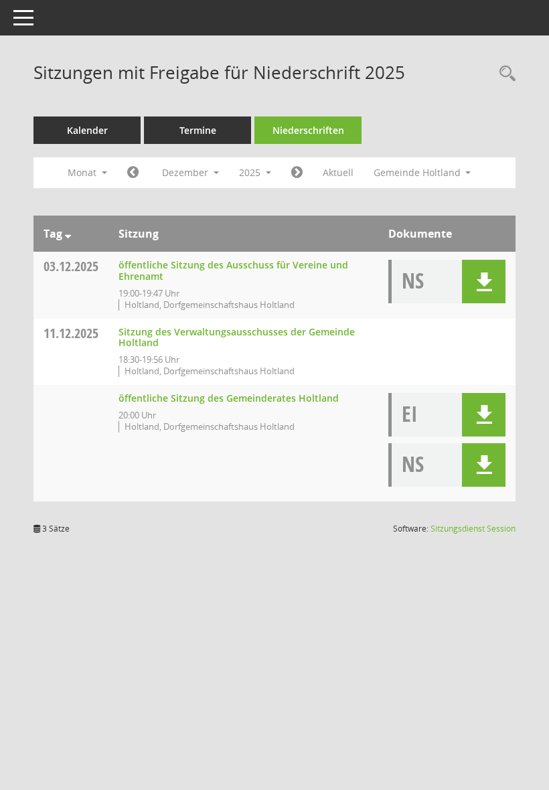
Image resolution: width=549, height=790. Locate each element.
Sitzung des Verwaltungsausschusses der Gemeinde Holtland (237, 337)
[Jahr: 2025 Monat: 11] (133, 173)
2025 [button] (251, 172)
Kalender (87, 130)
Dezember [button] (186, 172)
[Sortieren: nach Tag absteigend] (68, 233)
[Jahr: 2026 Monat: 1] (297, 173)
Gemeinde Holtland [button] (418, 172)
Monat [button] (83, 172)
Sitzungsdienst (473, 528)
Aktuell (338, 172)
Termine (197, 130)
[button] (483, 281)
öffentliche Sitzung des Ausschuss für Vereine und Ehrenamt (233, 270)
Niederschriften (308, 130)
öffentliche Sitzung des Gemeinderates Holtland (229, 398)
